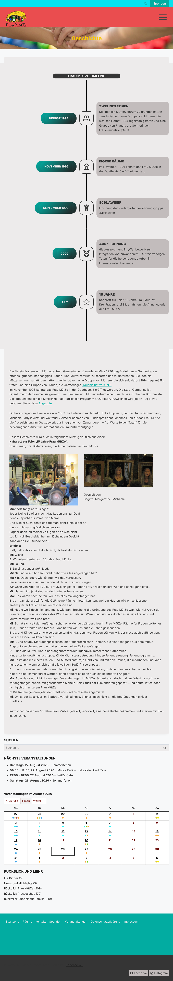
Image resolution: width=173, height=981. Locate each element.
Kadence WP (74, 965)
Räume (27, 921)
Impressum (131, 921)
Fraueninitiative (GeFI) (97, 385)
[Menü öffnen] (162, 17)
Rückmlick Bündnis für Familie (24, 899)
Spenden (159, 3)
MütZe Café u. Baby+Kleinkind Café (81, 770)
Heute (26, 800)
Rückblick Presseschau (19, 893)
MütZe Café (65, 775)
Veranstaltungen (76, 921)
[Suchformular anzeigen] (145, 4)
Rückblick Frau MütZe (18, 888)
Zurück (13, 800)
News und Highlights (18, 883)
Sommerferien (61, 765)
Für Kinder (11, 878)
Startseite (12, 921)
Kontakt (40, 921)
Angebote (45, 403)
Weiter (37, 800)
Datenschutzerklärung (105, 921)
